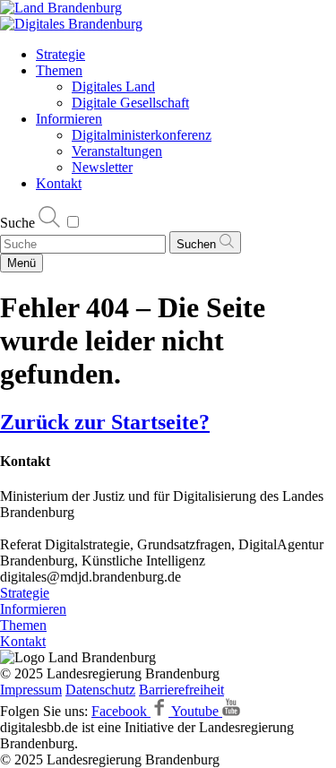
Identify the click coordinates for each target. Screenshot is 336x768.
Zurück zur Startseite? (105, 422)
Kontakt (59, 183)
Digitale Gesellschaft (130, 102)
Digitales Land (113, 86)
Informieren (69, 118)
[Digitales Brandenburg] (71, 23)
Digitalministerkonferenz (141, 134)
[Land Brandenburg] (61, 7)
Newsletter (102, 167)
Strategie (60, 54)
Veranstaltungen (117, 151)
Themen (59, 70)
